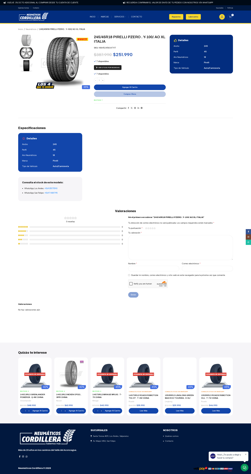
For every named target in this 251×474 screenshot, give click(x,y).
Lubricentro (193, 17)
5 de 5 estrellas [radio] (155, 228)
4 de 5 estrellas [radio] (153, 228)
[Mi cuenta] (222, 16)
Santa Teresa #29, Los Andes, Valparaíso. (111, 436)
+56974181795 (51, 193)
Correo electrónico (191, 263)
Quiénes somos (172, 436)
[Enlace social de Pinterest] (135, 108)
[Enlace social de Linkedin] (138, 108)
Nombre (132, 263)
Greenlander (25, 400)
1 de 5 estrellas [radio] (146, 228)
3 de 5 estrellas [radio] (150, 228)
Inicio (20, 29)
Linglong (168, 401)
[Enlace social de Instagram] (23, 457)
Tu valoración (135, 232)
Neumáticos (31, 29)
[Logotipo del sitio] (34, 16)
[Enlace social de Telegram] (141, 108)
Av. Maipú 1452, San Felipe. (104, 441)
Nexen (59, 400)
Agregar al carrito (129, 87)
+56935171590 (51, 188)
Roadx (131, 401)
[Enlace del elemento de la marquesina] (161, 2)
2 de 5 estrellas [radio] (148, 228)
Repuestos (176, 17)
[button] (35, 411)
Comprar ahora (130, 94)
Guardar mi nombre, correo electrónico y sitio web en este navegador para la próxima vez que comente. (178, 275)
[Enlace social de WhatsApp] (26, 457)
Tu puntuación (135, 228)
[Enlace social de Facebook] (128, 108)
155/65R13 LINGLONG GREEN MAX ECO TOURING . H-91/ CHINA (179, 398)
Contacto (169, 441)
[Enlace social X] (131, 108)
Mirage (95, 400)
